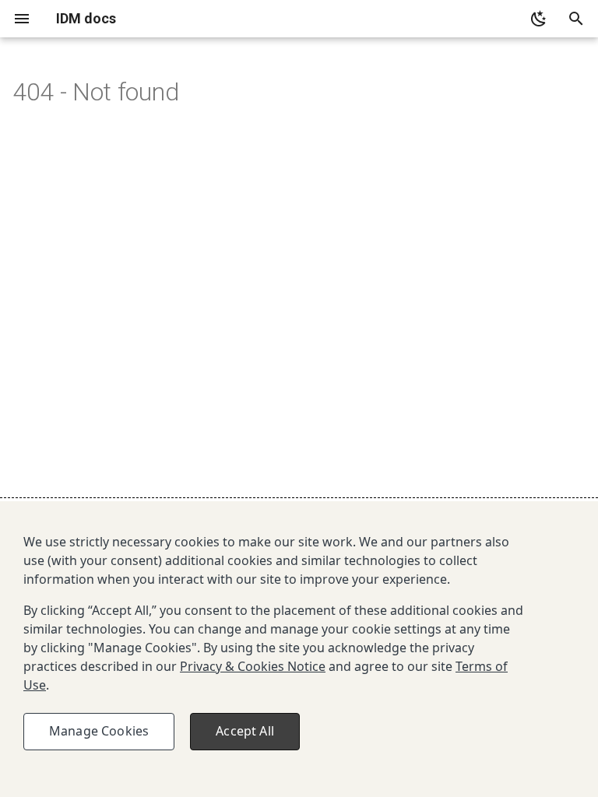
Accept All (245, 730)
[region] (299, 649)
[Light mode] (538, 18)
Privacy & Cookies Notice (252, 666)
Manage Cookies (99, 730)
